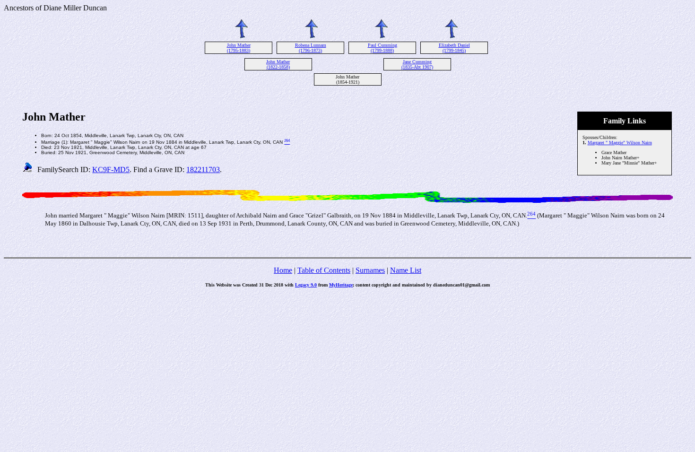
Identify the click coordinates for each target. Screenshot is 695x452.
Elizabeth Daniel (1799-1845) (454, 48)
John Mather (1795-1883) (239, 48)
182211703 (203, 169)
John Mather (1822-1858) (278, 64)
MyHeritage (341, 284)
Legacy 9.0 (306, 284)
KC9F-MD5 (111, 169)
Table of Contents (323, 270)
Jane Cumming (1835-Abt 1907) (417, 64)
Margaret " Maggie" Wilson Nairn (620, 142)
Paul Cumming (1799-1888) (382, 48)
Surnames (370, 270)
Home (283, 270)
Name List (405, 270)
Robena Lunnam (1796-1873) (310, 48)
